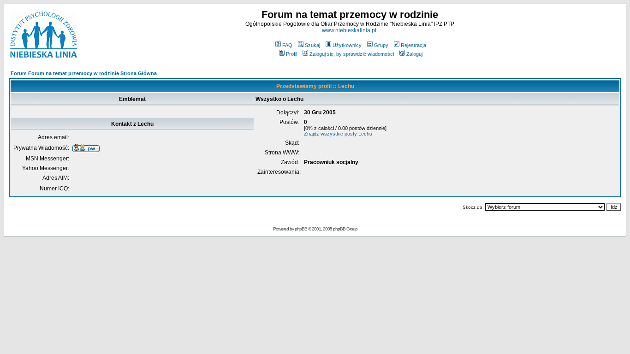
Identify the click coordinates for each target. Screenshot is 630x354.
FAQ (287, 45)
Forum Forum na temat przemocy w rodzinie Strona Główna (84, 73)
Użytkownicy (347, 45)
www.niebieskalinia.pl (349, 30)
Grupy (381, 45)
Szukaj (312, 45)
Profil (291, 54)
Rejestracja (413, 45)
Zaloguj (414, 54)
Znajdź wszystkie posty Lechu (338, 133)
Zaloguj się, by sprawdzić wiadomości (351, 54)
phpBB (301, 228)
